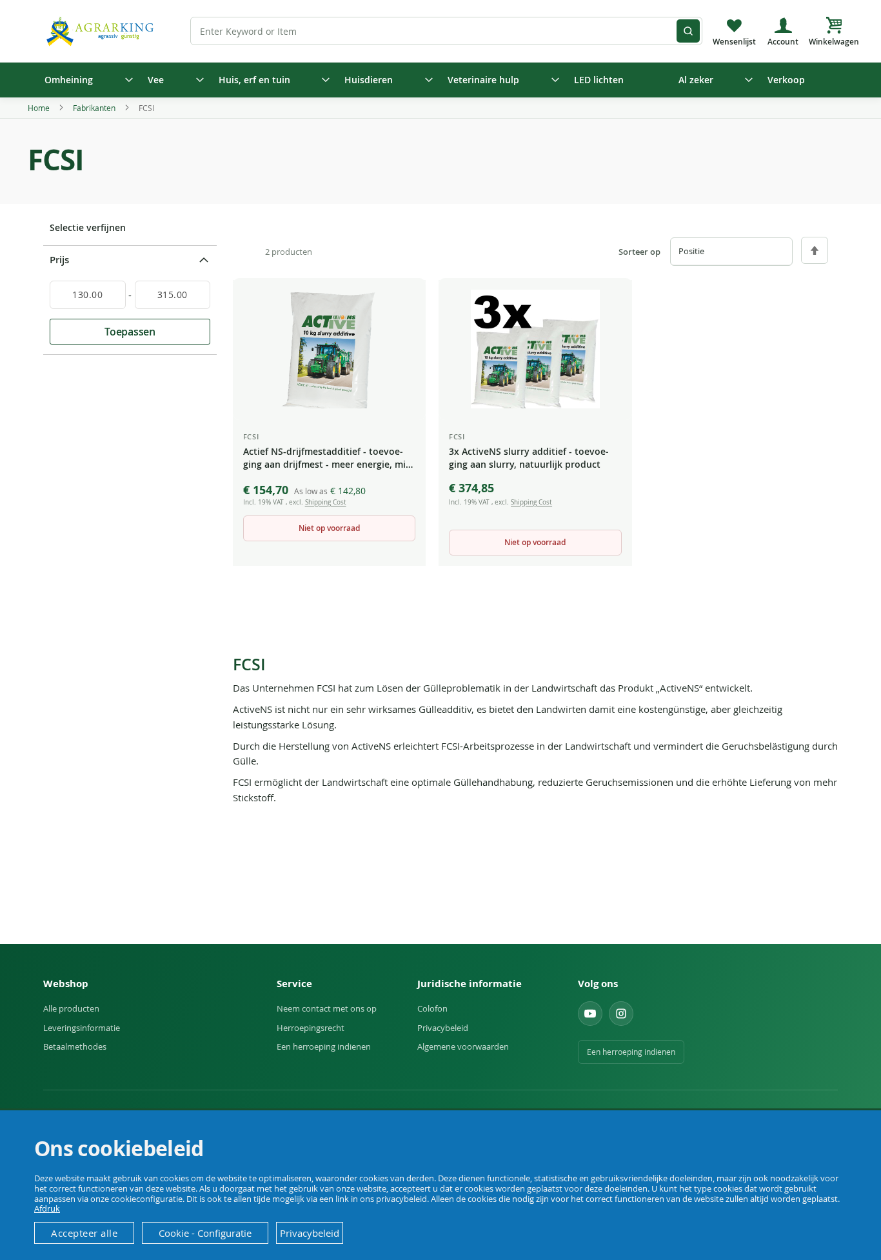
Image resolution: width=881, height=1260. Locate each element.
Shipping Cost (325, 502)
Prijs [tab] (59, 259)
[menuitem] (84, 80)
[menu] (440, 80)
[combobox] (446, 31)
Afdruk (47, 1208)
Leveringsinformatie (81, 1028)
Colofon (432, 1008)
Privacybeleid (442, 1028)
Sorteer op (639, 251)
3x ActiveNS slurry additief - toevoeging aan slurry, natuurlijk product (529, 457)
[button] (405, 300)
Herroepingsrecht (310, 1028)
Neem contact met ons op (327, 1008)
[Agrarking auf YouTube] (590, 1013)
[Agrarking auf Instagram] (621, 1013)
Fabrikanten (95, 108)
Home (40, 108)
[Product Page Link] (329, 349)
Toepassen (129, 332)
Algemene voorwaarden (463, 1046)
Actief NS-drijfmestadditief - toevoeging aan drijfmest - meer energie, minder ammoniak (329, 458)
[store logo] (102, 30)
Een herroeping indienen (324, 1046)
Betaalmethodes (74, 1046)
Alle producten (71, 1008)
